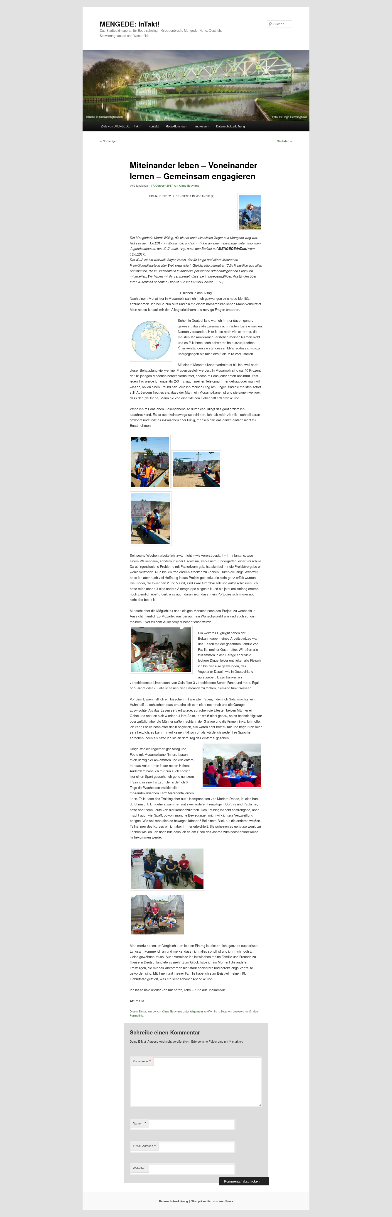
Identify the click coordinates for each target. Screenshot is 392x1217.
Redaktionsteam (176, 126)
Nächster (284, 141)
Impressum (201, 126)
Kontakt (154, 126)
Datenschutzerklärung (230, 126)
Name (140, 1123)
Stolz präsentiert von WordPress (212, 1201)
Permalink (136, 1015)
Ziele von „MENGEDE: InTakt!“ (121, 126)
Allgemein (196, 1011)
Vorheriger (108, 141)
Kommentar (142, 1061)
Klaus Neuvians (189, 185)
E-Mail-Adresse (144, 1145)
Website (138, 1168)
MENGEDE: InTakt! (130, 24)
